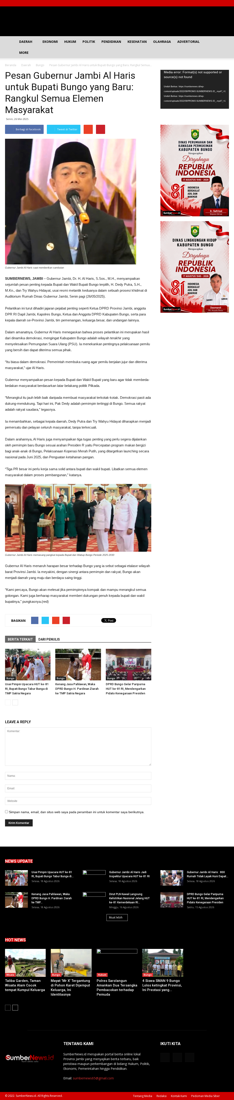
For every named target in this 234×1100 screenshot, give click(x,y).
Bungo (10, 678)
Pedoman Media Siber (205, 1096)
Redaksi (162, 1096)
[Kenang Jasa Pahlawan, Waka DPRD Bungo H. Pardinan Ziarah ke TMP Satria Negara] (78, 664)
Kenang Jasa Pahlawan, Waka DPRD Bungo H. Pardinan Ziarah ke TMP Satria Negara (76, 688)
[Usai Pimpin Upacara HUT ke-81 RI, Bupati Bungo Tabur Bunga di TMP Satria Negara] (28, 664)
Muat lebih (115, 917)
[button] (223, 47)
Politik (88, 41)
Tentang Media (142, 1096)
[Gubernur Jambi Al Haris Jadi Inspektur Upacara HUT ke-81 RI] (94, 878)
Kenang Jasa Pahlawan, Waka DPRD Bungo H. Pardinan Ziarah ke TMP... (52, 898)
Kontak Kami (179, 1096)
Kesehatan (137, 41)
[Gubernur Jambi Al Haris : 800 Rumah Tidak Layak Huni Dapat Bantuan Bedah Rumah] (171, 878)
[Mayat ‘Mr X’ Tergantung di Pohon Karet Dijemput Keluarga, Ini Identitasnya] (71, 963)
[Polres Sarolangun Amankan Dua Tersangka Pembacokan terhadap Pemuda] (117, 963)
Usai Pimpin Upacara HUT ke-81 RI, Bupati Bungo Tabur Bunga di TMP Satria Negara (26, 688)
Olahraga (162, 41)
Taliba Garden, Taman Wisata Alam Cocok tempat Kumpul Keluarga (25, 985)
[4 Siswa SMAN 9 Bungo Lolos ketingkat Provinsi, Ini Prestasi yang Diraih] (162, 963)
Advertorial (188, 41)
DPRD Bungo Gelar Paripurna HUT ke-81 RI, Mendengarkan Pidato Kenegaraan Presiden (126, 688)
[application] (194, 89)
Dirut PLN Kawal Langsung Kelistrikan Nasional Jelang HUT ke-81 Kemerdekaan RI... (129, 898)
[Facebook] (210, 3)
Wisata (10, 974)
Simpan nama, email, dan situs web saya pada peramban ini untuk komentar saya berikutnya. (76, 812)
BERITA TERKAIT (20, 639)
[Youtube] (225, 3)
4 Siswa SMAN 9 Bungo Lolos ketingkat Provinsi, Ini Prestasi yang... (162, 985)
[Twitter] (218, 3)
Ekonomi (50, 41)
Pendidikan (111, 41)
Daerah (25, 41)
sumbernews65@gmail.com (93, 1078)
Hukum (70, 41)
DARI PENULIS (49, 639)
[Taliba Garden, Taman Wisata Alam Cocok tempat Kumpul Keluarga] (25, 963)
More (24, 52)
